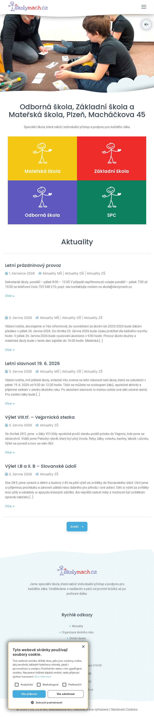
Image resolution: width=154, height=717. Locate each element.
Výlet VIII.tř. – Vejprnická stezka (40, 417)
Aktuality (77, 626)
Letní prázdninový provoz (33, 265)
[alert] (48, 675)
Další (75, 527)
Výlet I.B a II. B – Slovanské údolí (40, 466)
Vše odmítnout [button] (66, 693)
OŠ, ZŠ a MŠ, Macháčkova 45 (50, 709)
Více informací (43, 676)
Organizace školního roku (78, 632)
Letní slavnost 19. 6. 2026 (32, 363)
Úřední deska (77, 638)
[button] (48, 702)
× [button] (83, 646)
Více (9, 296)
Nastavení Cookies (124, 709)
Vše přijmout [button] (29, 693)
